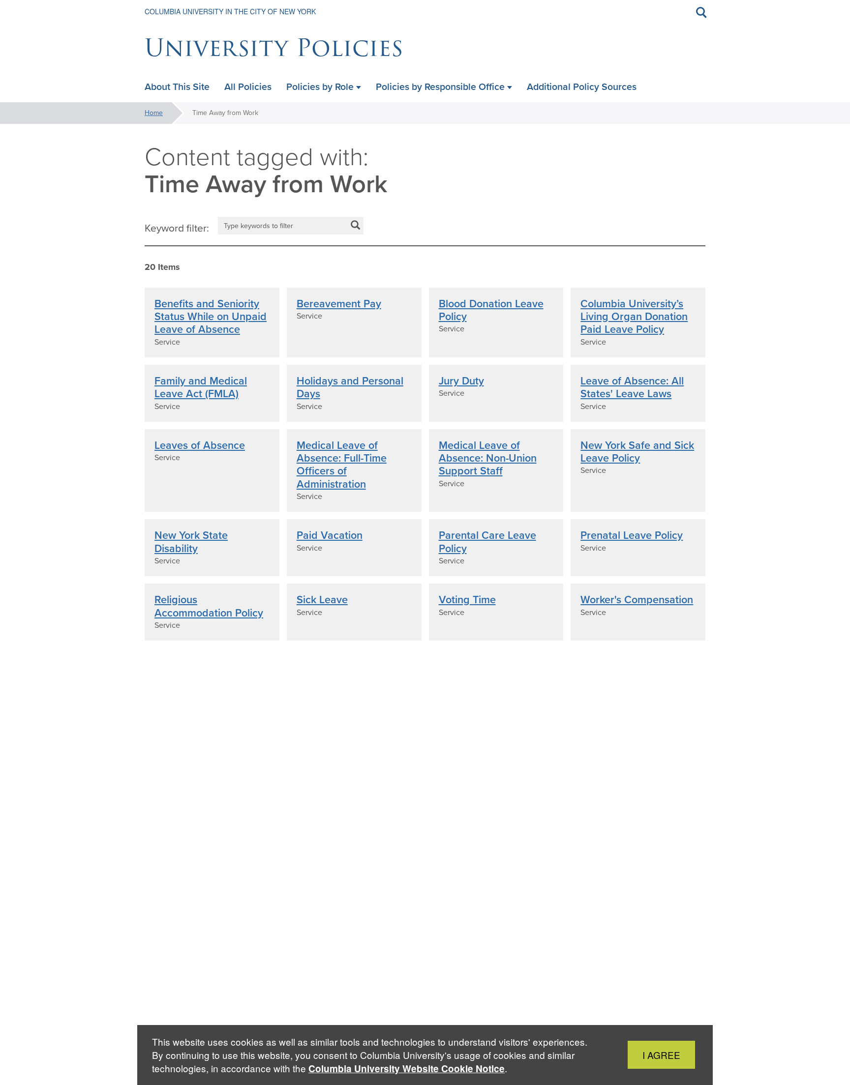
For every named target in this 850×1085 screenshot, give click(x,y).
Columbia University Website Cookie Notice (406, 1068)
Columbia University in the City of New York (230, 11)
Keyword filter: (177, 228)
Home (154, 113)
